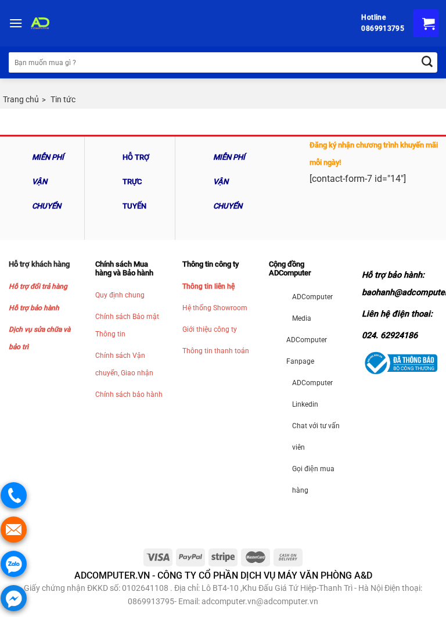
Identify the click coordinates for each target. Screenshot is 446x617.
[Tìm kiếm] (427, 62)
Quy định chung (120, 295)
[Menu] (16, 23)
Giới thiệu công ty (209, 329)
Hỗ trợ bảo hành (34, 308)
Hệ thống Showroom (214, 308)
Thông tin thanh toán (215, 351)
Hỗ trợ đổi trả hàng (38, 286)
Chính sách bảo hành (129, 394)
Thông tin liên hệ (208, 286)
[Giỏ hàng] (426, 23)
